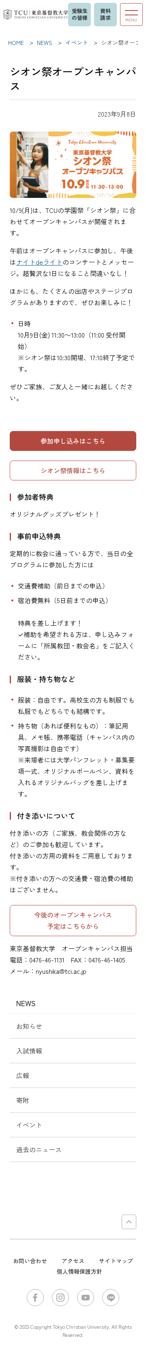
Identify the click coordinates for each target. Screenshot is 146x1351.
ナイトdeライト (39, 262)
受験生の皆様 (80, 14)
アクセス (73, 1261)
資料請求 (105, 14)
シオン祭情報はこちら (73, 470)
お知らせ (29, 1026)
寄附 (22, 1100)
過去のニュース (39, 1149)
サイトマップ (116, 1261)
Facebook (35, 1297)
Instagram (60, 1297)
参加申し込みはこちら (73, 441)
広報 (22, 1075)
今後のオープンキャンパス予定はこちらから (73, 920)
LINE (110, 1297)
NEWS (26, 1003)
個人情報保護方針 (79, 1271)
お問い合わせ (30, 1261)
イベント (29, 1125)
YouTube (85, 1297)
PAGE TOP (129, 1222)
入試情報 (29, 1051)
